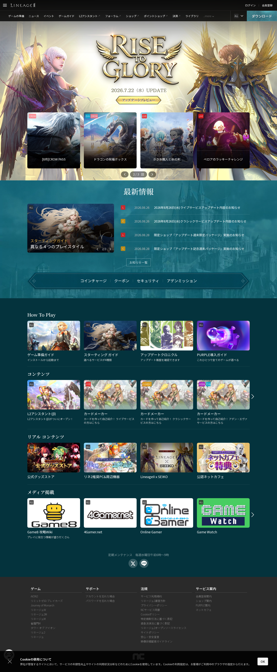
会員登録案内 (204, 596)
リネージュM (38, 619)
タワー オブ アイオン (43, 628)
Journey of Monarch (42, 605)
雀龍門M (36, 623)
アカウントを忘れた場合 (100, 596)
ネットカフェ (204, 610)
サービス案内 (206, 588)
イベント (49, 16)
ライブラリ (192, 16)
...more (207, 16)
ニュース (34, 16)
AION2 (34, 596)
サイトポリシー (150, 632)
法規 (144, 588)
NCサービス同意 (150, 610)
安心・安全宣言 (150, 637)
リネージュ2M (39, 614)
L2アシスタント (88, 16)
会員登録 (267, 5)
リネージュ (37, 637)
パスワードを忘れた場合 (100, 601)
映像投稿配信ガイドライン (156, 641)
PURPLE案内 (203, 605)
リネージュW (38, 610)
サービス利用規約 (151, 596)
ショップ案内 (204, 601)
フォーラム (111, 16)
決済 (175, 16)
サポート (92, 588)
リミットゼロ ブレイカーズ (47, 601)
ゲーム (36, 588)
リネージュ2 (38, 632)
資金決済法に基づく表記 (155, 623)
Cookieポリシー (150, 614)
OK (263, 661)
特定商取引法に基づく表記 (156, 619)
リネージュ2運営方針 (153, 601)
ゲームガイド (66, 16)
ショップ (131, 16)
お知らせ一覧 (138, 262)
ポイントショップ (154, 16)
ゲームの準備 (16, 16)
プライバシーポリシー (154, 605)
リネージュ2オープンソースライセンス (163, 628)
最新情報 (138, 191)
